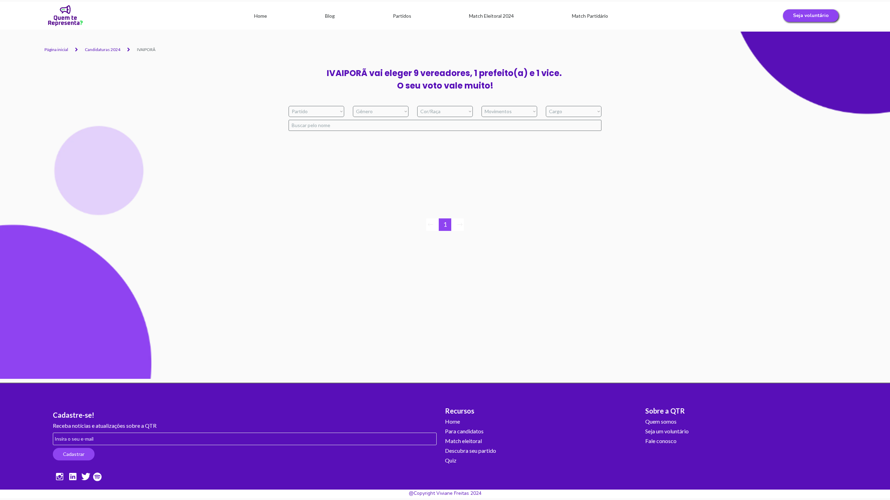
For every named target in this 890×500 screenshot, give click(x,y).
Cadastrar (73, 454)
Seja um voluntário (667, 431)
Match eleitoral (463, 441)
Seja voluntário (811, 15)
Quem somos (661, 422)
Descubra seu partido (470, 451)
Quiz (450, 461)
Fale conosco (661, 441)
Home (452, 422)
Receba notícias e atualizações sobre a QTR (104, 426)
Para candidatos (464, 431)
